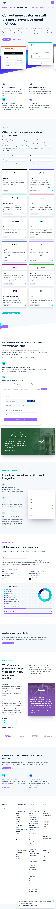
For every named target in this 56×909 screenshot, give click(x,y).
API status (31, 883)
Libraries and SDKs (34, 887)
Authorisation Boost (21, 811)
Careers (45, 840)
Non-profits (32, 851)
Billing (19, 721)
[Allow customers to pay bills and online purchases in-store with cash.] (40, 305)
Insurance (31, 845)
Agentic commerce (34, 811)
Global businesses (33, 821)
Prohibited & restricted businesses (46, 822)
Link (17, 837)
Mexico (44, 389)
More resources (47, 833)
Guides (44, 807)
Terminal (6, 721)
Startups (31, 809)
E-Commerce (32, 815)
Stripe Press (46, 845)
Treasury (18, 858)
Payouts (18, 846)
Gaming (31, 840)
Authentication (34, 7)
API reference (32, 881)
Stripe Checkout (33, 787)
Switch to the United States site (27, 905)
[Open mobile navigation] (52, 2)
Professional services (34, 853)
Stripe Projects (33, 889)
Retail (30, 857)
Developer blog (33, 891)
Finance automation (34, 819)
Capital (17, 815)
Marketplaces (32, 825)
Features (12, 7)
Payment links (19, 842)
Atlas (17, 809)
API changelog (32, 885)
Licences (45, 826)
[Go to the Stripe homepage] (4, 805)
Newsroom (45, 842)
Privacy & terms (47, 819)
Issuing (17, 835)
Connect (6, 723)
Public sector (32, 855)
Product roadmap (47, 838)
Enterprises (32, 807)
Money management (34, 827)
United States (7, 389)
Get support (46, 852)
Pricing (17, 807)
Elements (18, 827)
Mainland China (36, 389)
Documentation (33, 879)
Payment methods (22, 7)
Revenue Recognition (21, 850)
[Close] (53, 901)
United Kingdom (25, 389)
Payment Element (34, 350)
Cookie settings (47, 830)
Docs (52, 7)
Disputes (42, 7)
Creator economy (33, 835)
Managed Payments (21, 840)
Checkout (45, 350)
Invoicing (18, 833)
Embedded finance (34, 817)
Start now (6, 39)
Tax (17, 854)
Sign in (44, 860)
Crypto (17, 823)
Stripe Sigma (19, 852)
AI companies (32, 833)
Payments (5, 7)
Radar (17, 848)
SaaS (30, 831)
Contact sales (16, 39)
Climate (18, 819)
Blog (44, 811)
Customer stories (47, 809)
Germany (15, 389)
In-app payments (33, 823)
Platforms (31, 829)
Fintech (31, 837)
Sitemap (45, 828)
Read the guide (8, 643)
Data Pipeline (19, 825)
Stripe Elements (6, 787)
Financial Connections (21, 829)
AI (48, 7)
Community (45, 813)
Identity (18, 831)
